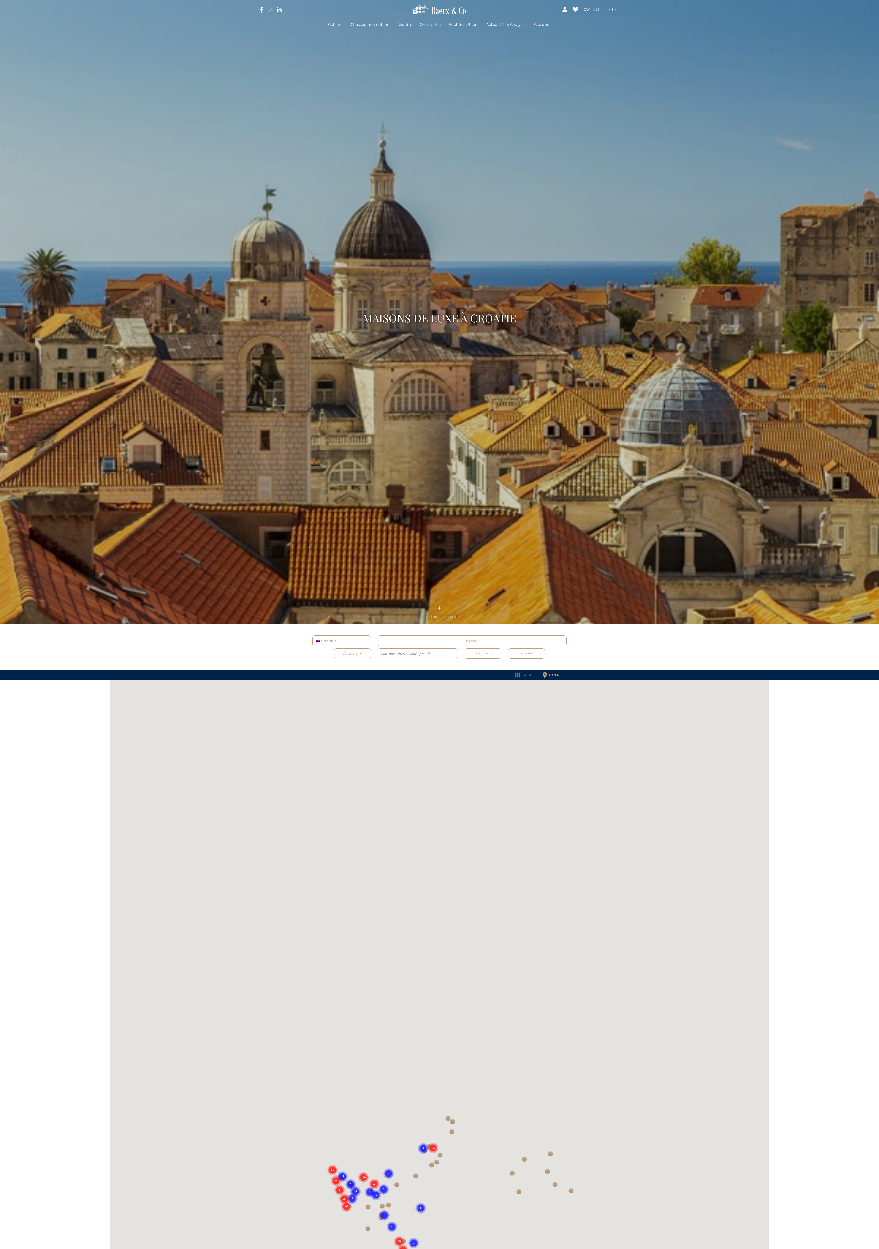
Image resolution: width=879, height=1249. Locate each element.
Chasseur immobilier (370, 24)
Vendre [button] (405, 24)
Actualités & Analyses (506, 24)
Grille (526, 675)
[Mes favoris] (576, 9)
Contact (592, 9)
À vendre (350, 654)
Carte (553, 675)
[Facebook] (262, 10)
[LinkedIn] (279, 10)
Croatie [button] (327, 641)
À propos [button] (542, 24)
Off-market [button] (430, 24)
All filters (482, 653)
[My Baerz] (565, 9)
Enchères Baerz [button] (464, 24)
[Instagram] (270, 10)
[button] (612, 9)
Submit (526, 653)
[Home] (439, 9)
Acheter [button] (335, 24)
